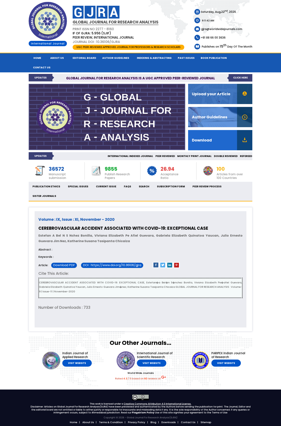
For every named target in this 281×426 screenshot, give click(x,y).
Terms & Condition (111, 422)
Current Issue (106, 186)
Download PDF (64, 265)
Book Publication (214, 58)
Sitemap (206, 422)
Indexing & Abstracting (154, 58)
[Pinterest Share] (176, 267)
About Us (57, 58)
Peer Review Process (207, 186)
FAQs (127, 186)
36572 (56, 169)
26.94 (167, 169)
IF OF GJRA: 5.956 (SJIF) (92, 33)
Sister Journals (44, 196)
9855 (111, 169)
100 (221, 169)
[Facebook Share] (156, 267)
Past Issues (186, 58)
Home (37, 58)
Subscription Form (171, 186)
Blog (153, 422)
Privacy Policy (136, 422)
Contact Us (188, 422)
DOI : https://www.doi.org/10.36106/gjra (112, 265)
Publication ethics (46, 186)
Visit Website (77, 363)
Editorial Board (84, 58)
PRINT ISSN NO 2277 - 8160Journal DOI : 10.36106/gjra (103, 35)
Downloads (168, 422)
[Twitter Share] (163, 267)
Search (144, 186)
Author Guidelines (115, 58)
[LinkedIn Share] (169, 267)
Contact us (41, 67)
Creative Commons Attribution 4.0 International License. (157, 403)
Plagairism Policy (143, 412)
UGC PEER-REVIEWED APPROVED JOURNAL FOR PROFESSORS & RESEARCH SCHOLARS (128, 47)
